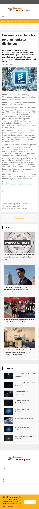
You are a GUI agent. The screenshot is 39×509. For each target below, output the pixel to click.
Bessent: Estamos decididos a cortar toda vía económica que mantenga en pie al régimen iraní (19, 257)
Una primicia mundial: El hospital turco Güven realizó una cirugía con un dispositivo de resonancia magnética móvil (19, 352)
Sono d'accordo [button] (8, 506)
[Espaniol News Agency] (20, 458)
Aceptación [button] (30, 501)
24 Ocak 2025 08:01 (7, 64)
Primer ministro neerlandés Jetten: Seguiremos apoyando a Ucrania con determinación (16, 289)
